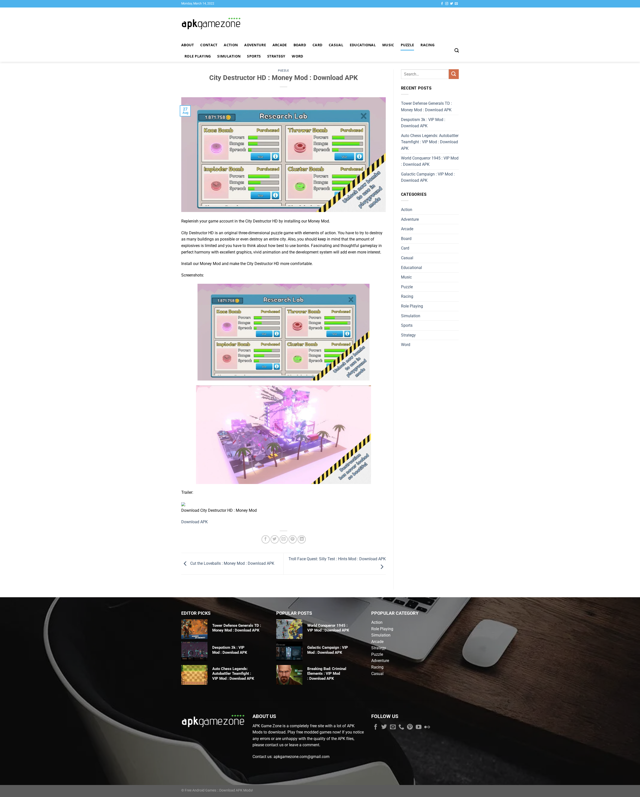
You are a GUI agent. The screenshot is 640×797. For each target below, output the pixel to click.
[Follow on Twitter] (451, 4)
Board (300, 44)
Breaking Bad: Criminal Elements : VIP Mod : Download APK (326, 673)
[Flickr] (427, 727)
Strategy (276, 56)
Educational (363, 44)
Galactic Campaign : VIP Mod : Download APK (428, 177)
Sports (254, 56)
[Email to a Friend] (284, 539)
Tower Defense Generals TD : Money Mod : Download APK (426, 106)
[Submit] (454, 74)
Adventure (255, 44)
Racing (427, 44)
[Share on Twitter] (274, 539)
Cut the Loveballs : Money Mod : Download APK (231, 563)
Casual (336, 44)
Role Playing (197, 56)
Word (297, 56)
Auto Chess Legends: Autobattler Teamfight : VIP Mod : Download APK (429, 142)
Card (317, 44)
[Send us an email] (456, 4)
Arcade (279, 44)
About (187, 44)
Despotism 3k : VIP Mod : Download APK (423, 122)
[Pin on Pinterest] (292, 539)
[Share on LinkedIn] (302, 539)
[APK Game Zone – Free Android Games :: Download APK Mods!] (225, 23)
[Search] (456, 51)
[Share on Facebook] (266, 539)
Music (388, 44)
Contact (208, 44)
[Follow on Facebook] (442, 4)
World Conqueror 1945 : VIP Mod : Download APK (429, 161)
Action (231, 44)
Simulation (228, 56)
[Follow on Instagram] (446, 4)
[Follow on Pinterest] (410, 727)
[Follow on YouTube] (419, 727)
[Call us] (401, 727)
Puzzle (407, 44)
